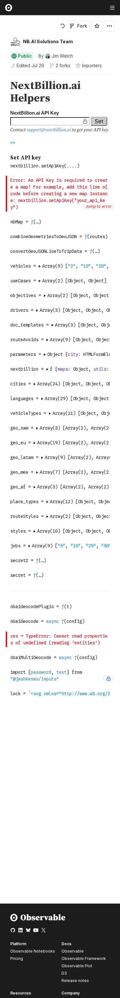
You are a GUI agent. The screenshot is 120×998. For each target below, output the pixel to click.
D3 (64, 973)
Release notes (75, 980)
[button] (2, 77)
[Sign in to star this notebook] (97, 25)
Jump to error (98, 206)
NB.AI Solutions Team (48, 41)
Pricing (16, 958)
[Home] (38, 920)
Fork (82, 25)
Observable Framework (83, 958)
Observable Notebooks (32, 951)
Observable (72, 951)
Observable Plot (76, 965)
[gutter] (3, 92)
